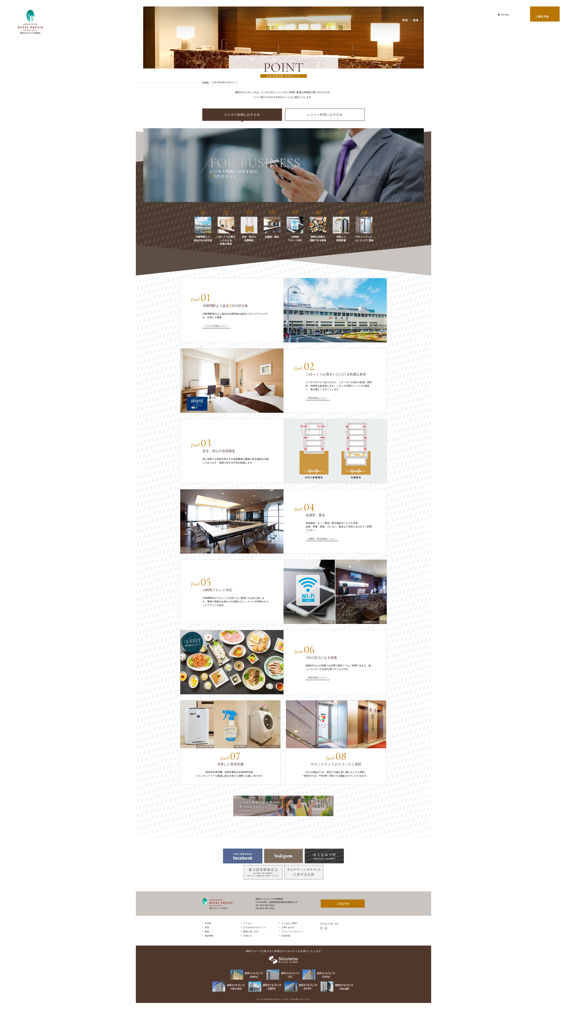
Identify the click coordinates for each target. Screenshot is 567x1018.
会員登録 (462, 20)
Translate (505, 14)
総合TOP (432, 14)
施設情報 (429, 20)
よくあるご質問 (469, 15)
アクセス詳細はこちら (216, 325)
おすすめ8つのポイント (488, 20)
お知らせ (455, 15)
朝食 (416, 20)
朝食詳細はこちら (317, 677)
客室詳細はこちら (317, 397)
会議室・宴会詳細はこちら (321, 538)
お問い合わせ (486, 15)
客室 (405, 20)
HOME (444, 15)
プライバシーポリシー (292, 931)
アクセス (446, 20)
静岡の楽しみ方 (517, 20)
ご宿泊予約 (542, 16)
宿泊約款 (286, 935)
